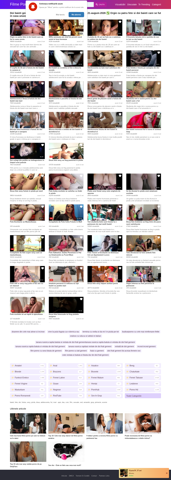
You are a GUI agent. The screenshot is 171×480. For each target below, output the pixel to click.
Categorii (156, 4)
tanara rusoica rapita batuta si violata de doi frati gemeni (40, 346)
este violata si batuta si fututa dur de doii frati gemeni (85, 355)
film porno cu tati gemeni (76, 351)
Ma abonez (76, 15)
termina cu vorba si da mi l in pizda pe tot (101, 332)
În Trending (144, 4)
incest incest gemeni (146, 346)
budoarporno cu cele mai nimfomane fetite (140, 332)
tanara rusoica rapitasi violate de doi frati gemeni (89, 346)
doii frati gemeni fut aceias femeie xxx (123, 351)
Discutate (132, 4)
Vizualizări (120, 4)
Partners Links (104, 476)
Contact (94, 476)
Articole (64, 476)
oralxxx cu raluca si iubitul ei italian (85, 336)
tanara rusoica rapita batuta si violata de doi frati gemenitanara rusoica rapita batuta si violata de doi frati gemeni (85, 342)
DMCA (71, 476)
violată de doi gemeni (124, 346)
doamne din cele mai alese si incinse (28, 332)
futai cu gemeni (97, 351)
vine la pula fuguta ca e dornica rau (63, 332)
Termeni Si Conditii (82, 476)
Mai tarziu (60, 15)
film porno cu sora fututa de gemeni (46, 351)
